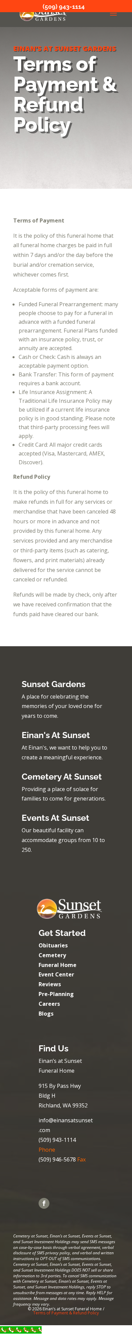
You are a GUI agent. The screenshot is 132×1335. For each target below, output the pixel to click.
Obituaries (53, 945)
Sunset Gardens (53, 684)
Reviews (50, 984)
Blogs (46, 1013)
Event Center (56, 974)
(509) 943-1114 (64, 6)
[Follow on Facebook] (44, 1203)
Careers (49, 1003)
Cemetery (52, 955)
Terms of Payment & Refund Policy (66, 1313)
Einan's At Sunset (56, 735)
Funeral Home (57, 965)
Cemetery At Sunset (62, 776)
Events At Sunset (55, 818)
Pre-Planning (56, 994)
